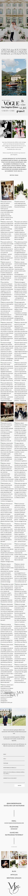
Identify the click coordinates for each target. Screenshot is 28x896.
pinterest (19, 835)
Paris (20, 145)
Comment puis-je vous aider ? (10, 778)
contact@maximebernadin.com (14, 823)
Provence (22, 144)
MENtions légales (14, 878)
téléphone (5, 763)
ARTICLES (14, 874)
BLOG (14, 871)
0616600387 (14, 829)
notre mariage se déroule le (9, 767)
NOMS (5, 754)
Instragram (10, 835)
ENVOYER (19, 785)
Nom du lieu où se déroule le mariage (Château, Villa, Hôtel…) (14, 773)
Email (5, 758)
